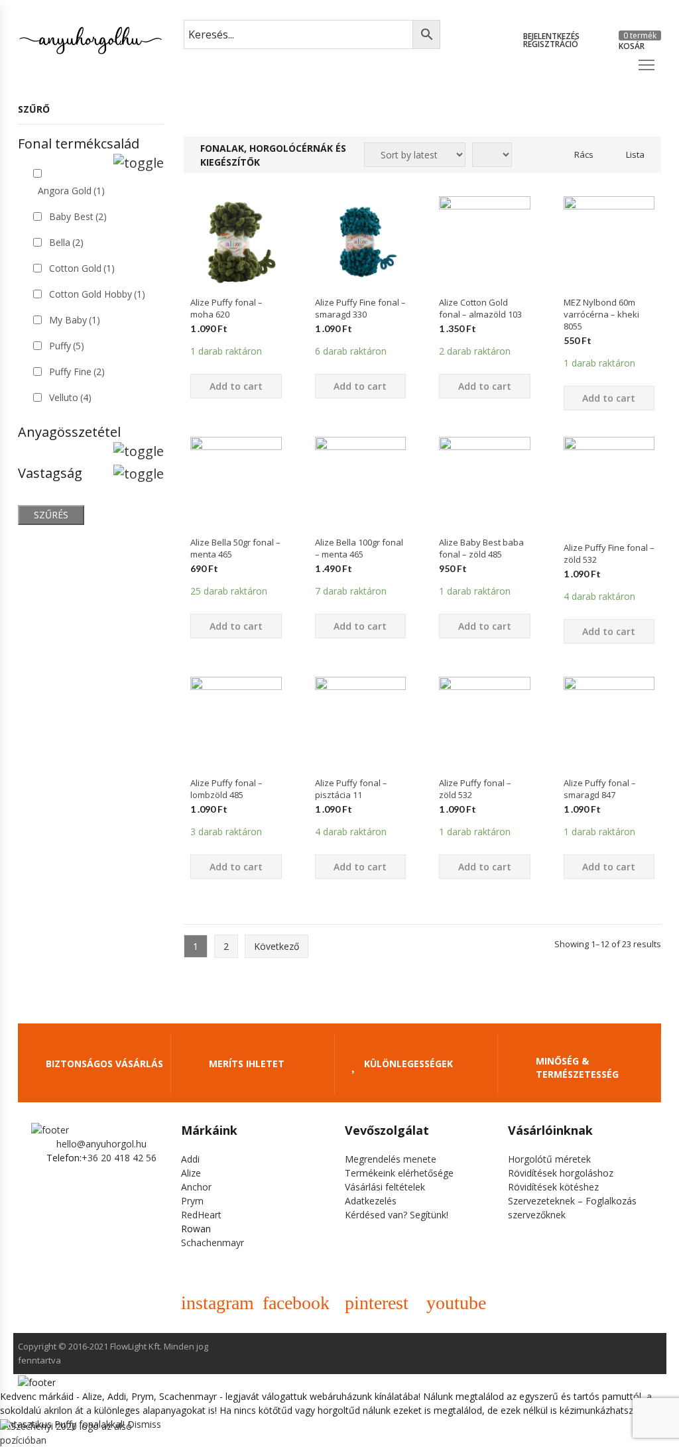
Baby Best (78, 216)
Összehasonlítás (236, 311)
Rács (583, 154)
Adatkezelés (371, 1200)
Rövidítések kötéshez (553, 1187)
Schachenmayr (212, 1242)
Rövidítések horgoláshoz (560, 1173)
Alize (191, 1173)
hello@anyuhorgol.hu (101, 1143)
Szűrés (51, 514)
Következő (276, 946)
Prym (192, 1200)
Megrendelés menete (390, 1159)
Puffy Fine (77, 371)
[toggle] (138, 163)
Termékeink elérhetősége (399, 1173)
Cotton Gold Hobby (97, 294)
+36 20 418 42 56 (119, 1157)
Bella (66, 242)
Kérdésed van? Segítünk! (396, 1214)
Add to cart (236, 386)
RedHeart (201, 1214)
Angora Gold (71, 190)
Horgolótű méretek (549, 1159)
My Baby (74, 320)
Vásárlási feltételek (385, 1187)
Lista (635, 154)
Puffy (66, 345)
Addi (190, 1159)
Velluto (70, 397)
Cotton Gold (82, 268)
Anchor (196, 1187)
